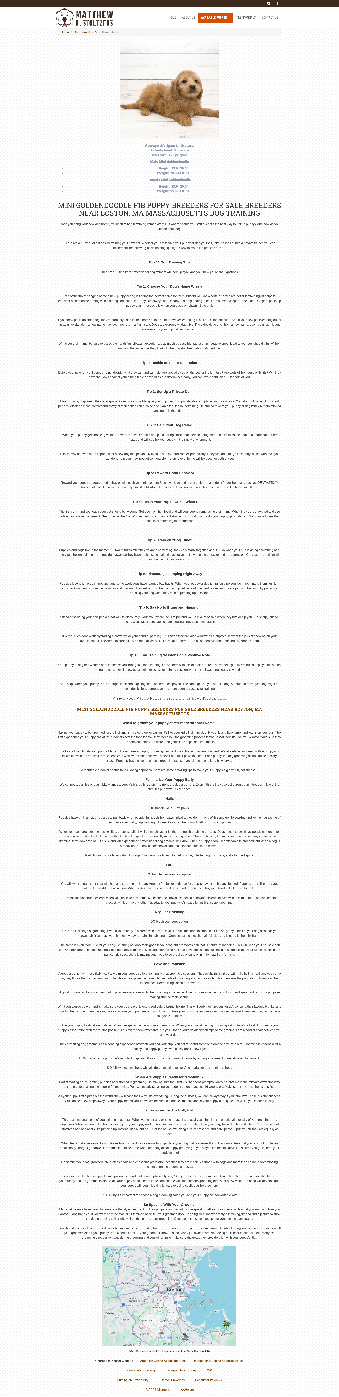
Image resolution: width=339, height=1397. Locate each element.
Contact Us (270, 17)
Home (172, 17)
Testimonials (246, 17)
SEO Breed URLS (85, 32)
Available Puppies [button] (214, 17)
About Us (188, 17)
